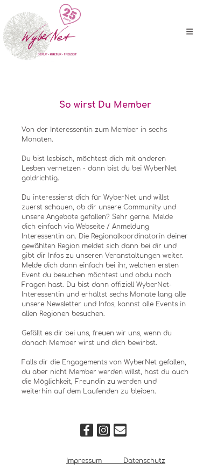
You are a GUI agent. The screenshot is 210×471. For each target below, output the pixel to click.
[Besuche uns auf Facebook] (86, 432)
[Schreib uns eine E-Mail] (120, 432)
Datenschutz (144, 461)
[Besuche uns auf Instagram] (103, 432)
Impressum (85, 461)
